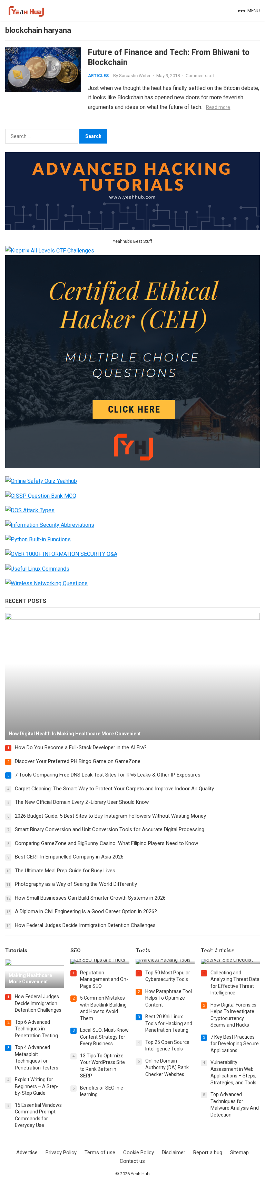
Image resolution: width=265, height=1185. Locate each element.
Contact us (132, 1161)
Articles (98, 75)
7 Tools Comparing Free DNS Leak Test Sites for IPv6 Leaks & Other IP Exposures (107, 775)
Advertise (27, 1152)
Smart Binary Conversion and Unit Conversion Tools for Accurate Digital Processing (109, 829)
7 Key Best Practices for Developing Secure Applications (234, 1043)
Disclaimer (173, 1152)
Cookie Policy (138, 1152)
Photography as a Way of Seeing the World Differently (76, 884)
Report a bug (207, 1152)
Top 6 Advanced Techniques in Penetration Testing (36, 1028)
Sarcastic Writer (134, 75)
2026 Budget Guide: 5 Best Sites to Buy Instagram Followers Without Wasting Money (110, 816)
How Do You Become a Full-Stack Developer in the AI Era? (81, 747)
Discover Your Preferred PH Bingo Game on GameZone (77, 761)
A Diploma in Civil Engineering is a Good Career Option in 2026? (86, 911)
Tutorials (16, 950)
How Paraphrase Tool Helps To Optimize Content (168, 998)
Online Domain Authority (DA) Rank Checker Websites (167, 1067)
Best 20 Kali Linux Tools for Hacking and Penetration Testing (168, 1023)
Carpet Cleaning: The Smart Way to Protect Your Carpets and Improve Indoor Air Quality (114, 789)
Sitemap (239, 1152)
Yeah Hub (140, 1173)
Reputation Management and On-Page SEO (104, 979)
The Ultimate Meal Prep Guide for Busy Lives (65, 870)
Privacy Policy (61, 1152)
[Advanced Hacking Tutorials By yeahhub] (132, 227)
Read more (218, 107)
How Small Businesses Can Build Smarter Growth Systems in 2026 (90, 898)
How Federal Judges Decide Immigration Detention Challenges (85, 925)
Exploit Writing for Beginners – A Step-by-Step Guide (37, 1086)
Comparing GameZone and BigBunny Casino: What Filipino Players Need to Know (106, 843)
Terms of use (100, 1152)
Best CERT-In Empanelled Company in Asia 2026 (69, 857)
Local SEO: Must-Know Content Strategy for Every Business (104, 1036)
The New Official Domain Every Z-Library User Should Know (82, 802)
